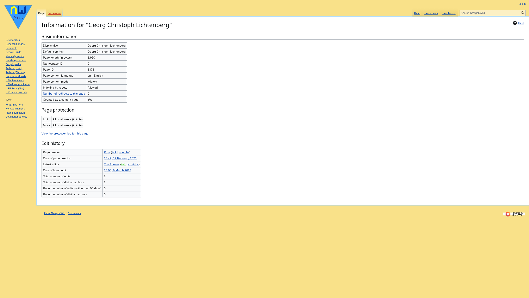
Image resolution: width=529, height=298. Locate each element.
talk (114, 152)
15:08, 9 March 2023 (117, 170)
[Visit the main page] (18, 16)
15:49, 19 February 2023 (120, 158)
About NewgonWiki (54, 213)
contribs (124, 152)
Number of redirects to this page (64, 93)
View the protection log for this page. (65, 133)
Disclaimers (74, 213)
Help (521, 23)
